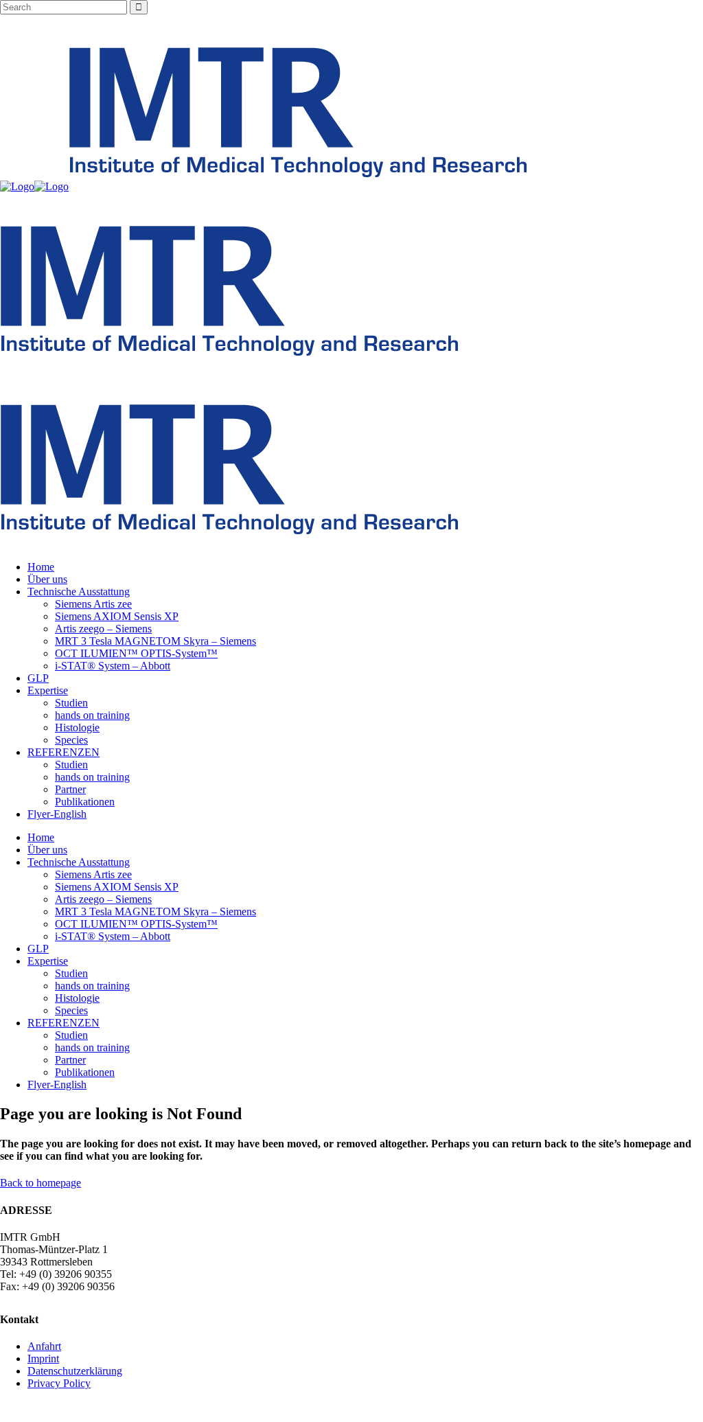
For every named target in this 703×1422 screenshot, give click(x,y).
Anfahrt (44, 1346)
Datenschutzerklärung (74, 1371)
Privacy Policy (59, 1383)
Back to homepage (40, 1183)
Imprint (43, 1358)
